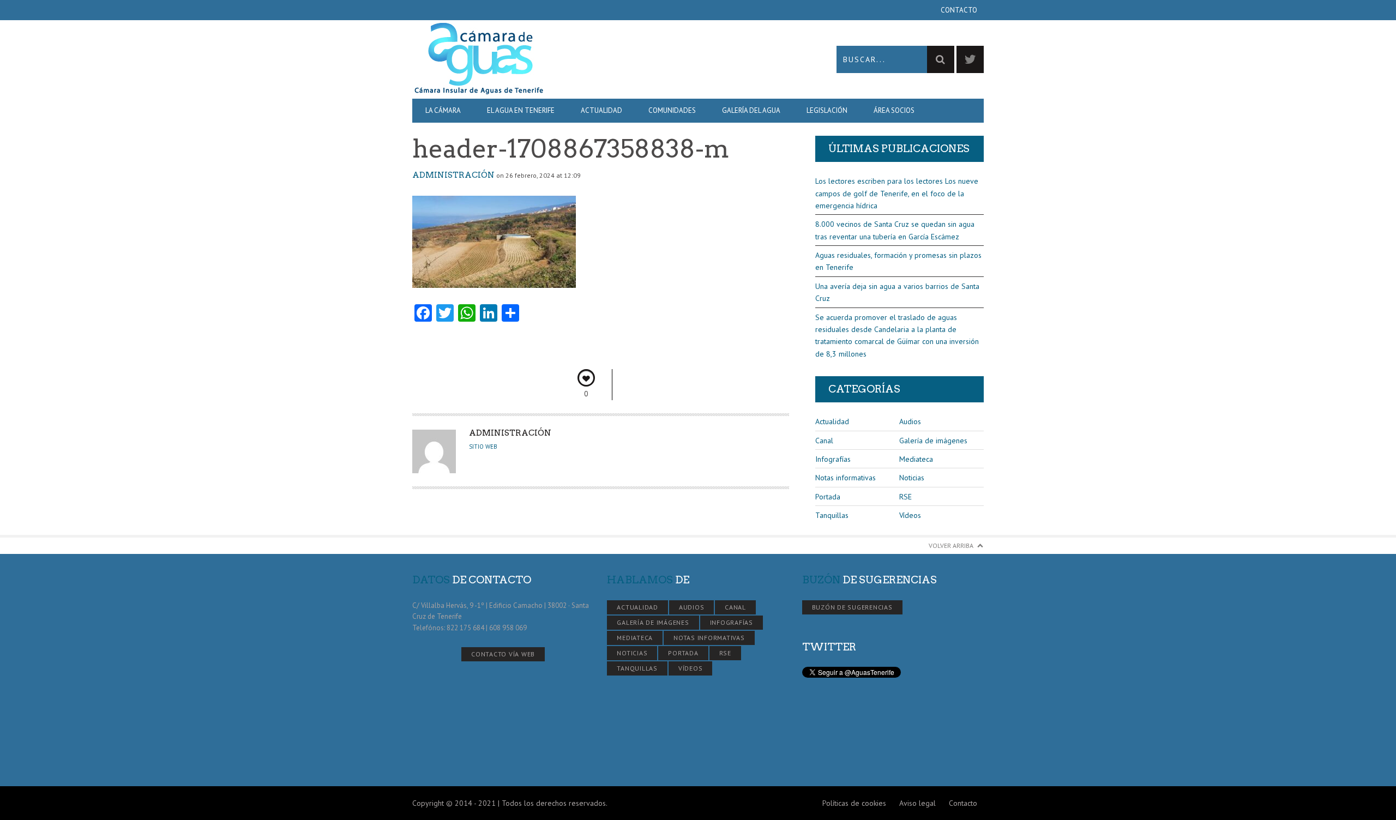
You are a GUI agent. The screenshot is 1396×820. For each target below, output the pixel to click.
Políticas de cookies (854, 803)
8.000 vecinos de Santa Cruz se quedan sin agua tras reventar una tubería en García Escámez (894, 230)
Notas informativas (845, 478)
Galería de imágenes (933, 440)
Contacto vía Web (503, 654)
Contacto (959, 10)
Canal (824, 440)
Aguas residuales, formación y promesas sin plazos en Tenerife (898, 261)
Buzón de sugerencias (852, 607)
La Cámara (443, 110)
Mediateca (916, 459)
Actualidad (601, 110)
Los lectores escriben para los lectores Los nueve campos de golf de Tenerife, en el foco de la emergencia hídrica (896, 193)
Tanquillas (832, 515)
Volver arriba (951, 545)
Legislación (827, 110)
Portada (827, 497)
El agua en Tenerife (521, 110)
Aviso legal (917, 803)
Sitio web (483, 446)
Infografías (833, 459)
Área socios (894, 110)
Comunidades (672, 110)
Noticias (911, 478)
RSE (905, 497)
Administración (453, 175)
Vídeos (910, 515)
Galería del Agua (751, 110)
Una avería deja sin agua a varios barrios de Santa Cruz (897, 292)
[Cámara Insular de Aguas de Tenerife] (555, 59)
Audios (910, 421)
